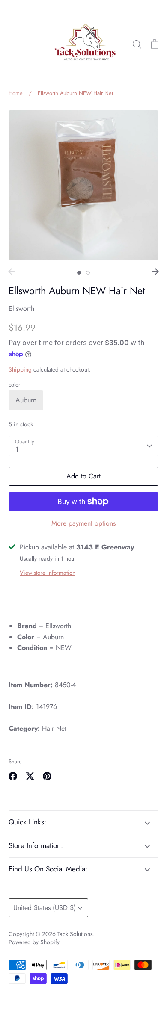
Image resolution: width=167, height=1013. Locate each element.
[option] (83, 185)
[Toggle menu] (13, 44)
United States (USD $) (44, 908)
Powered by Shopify (34, 942)
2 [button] (88, 273)
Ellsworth (21, 308)
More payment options (83, 523)
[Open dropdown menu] (147, 822)
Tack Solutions (75, 934)
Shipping (20, 369)
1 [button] (79, 273)
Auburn (25, 400)
